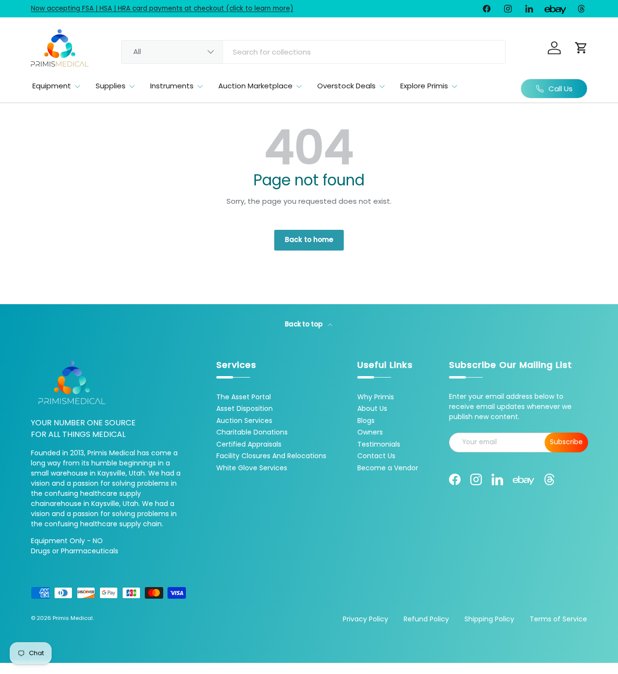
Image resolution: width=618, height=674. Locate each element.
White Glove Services (251, 468)
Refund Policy (426, 619)
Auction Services (244, 420)
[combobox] (313, 52)
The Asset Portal (243, 397)
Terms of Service (558, 619)
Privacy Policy (365, 619)
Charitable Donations (252, 432)
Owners (370, 432)
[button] (581, 47)
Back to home (309, 239)
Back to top (304, 324)
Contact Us (376, 456)
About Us (372, 408)
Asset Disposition (244, 408)
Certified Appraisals (248, 444)
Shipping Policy (489, 619)
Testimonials (378, 444)
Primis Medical (73, 618)
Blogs (366, 420)
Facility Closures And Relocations (271, 456)
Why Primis (375, 397)
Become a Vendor (387, 468)
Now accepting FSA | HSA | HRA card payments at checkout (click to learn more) (162, 8)
